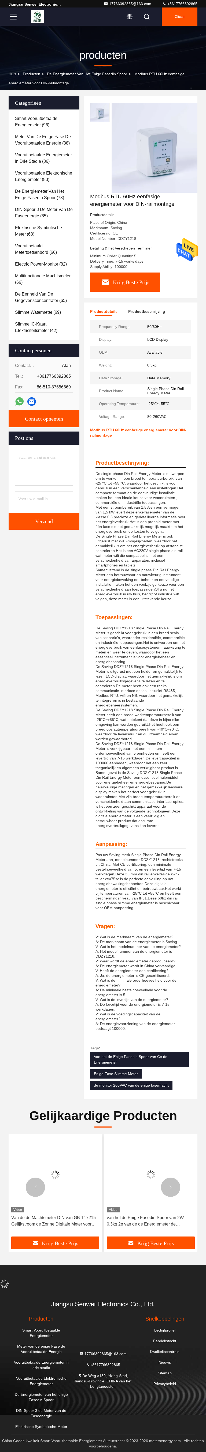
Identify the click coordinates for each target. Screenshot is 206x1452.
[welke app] (19, 401)
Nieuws (165, 1362)
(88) (43, 139)
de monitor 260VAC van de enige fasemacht (131, 1085)
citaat (180, 16)
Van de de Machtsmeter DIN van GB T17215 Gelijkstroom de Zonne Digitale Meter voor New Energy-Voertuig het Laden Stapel (53, 1221)
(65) (41, 297)
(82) (41, 264)
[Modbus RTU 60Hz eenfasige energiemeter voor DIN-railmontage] (157, 148)
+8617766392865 (181, 4)
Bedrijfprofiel (164, 1330)
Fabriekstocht (164, 1341)
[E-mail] (31, 401)
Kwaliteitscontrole (164, 1351)
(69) (38, 312)
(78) (39, 194)
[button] (35, 1187)
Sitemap (165, 1373)
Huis (12, 74)
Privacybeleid (164, 1384)
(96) (36, 121)
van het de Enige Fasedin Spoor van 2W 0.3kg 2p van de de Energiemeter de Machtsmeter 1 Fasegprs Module (145, 1221)
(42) (36, 327)
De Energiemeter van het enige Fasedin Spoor (87, 74)
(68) (38, 230)
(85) (44, 212)
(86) (43, 158)
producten (31, 74)
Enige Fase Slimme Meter (116, 1074)
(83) (43, 176)
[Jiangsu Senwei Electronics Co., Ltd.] (37, 16)
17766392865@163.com (130, 4)
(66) (36, 249)
